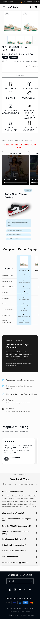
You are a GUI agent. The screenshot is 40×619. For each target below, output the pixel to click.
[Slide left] (4, 40)
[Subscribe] (31, 581)
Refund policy (28, 608)
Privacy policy (14, 611)
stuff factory (14, 7)
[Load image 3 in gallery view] (29, 40)
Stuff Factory (17, 608)
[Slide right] (35, 40)
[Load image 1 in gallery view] (11, 40)
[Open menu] (4, 7)
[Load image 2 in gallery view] (20, 40)
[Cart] (36, 7)
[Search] (31, 7)
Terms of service (26, 611)
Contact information (27, 615)
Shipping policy (13, 615)
